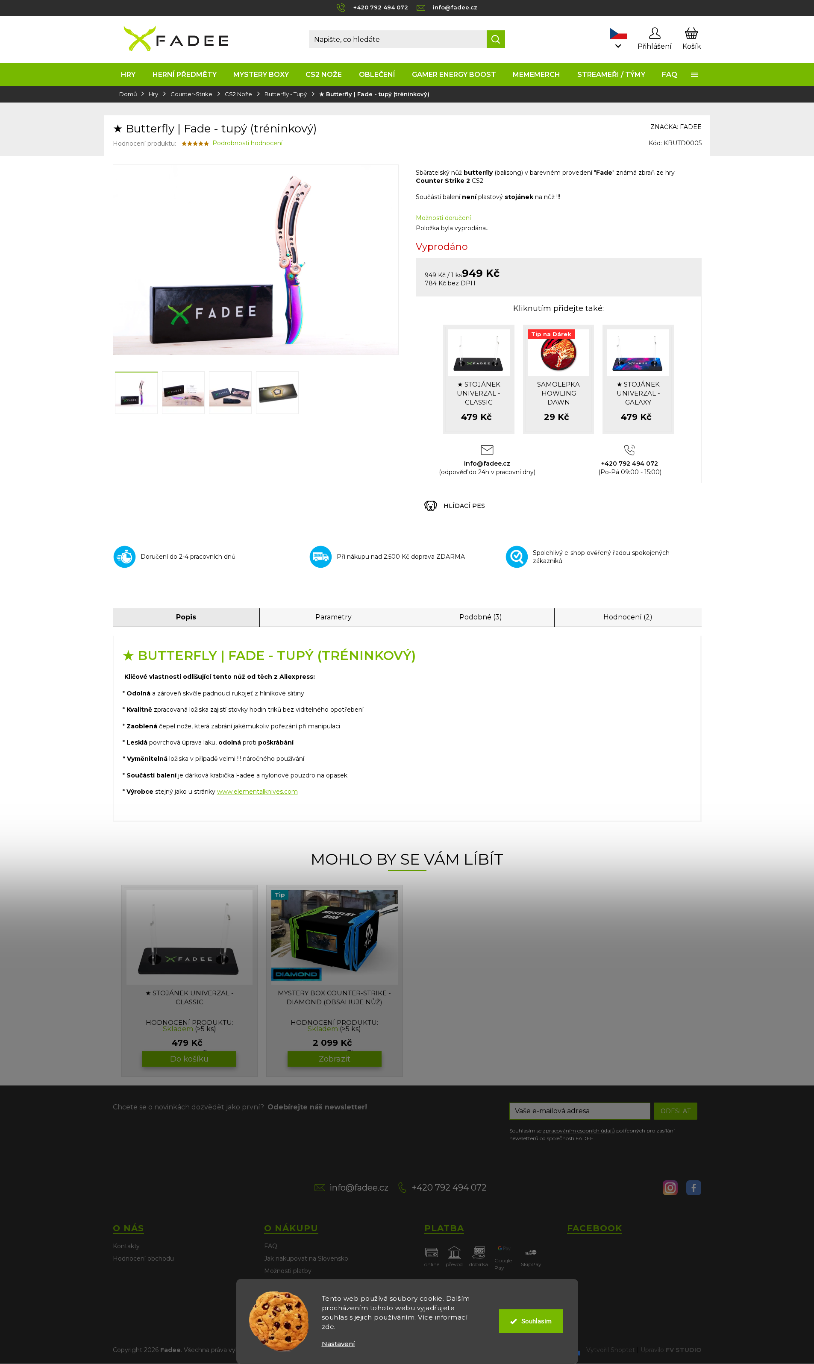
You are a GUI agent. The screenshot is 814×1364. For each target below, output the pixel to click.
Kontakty (126, 1246)
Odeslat (676, 1111)
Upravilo (671, 1350)
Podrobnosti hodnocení (247, 143)
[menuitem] (128, 74)
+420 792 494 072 (449, 1187)
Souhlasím (536, 1321)
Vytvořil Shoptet (610, 1350)
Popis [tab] (186, 617)
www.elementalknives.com (257, 791)
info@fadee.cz (358, 1187)
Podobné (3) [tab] (480, 617)
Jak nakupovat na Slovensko (306, 1258)
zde (328, 1327)
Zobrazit (334, 1059)
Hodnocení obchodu (143, 1258)
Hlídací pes (464, 506)
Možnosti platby (287, 1271)
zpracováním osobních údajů (579, 1130)
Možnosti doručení (443, 218)
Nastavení (338, 1344)
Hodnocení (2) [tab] (627, 617)
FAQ (270, 1246)
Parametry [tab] (333, 617)
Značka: (676, 127)
